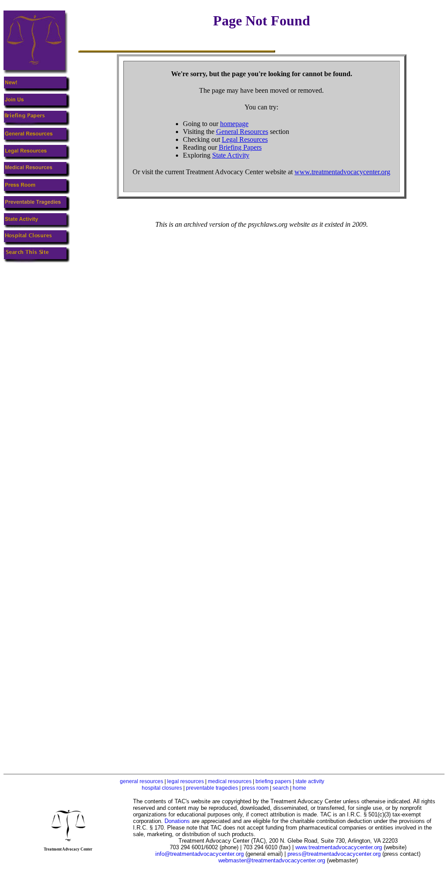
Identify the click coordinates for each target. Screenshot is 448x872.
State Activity (230, 155)
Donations (177, 821)
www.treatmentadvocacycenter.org (342, 172)
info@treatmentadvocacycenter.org (199, 854)
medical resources (230, 781)
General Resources (242, 131)
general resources (141, 781)
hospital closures (162, 788)
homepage (234, 123)
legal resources (185, 781)
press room (255, 788)
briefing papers (273, 781)
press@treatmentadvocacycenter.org (334, 854)
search (281, 788)
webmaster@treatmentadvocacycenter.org (271, 860)
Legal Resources (245, 139)
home (299, 788)
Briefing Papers (240, 147)
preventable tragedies (212, 788)
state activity (309, 781)
